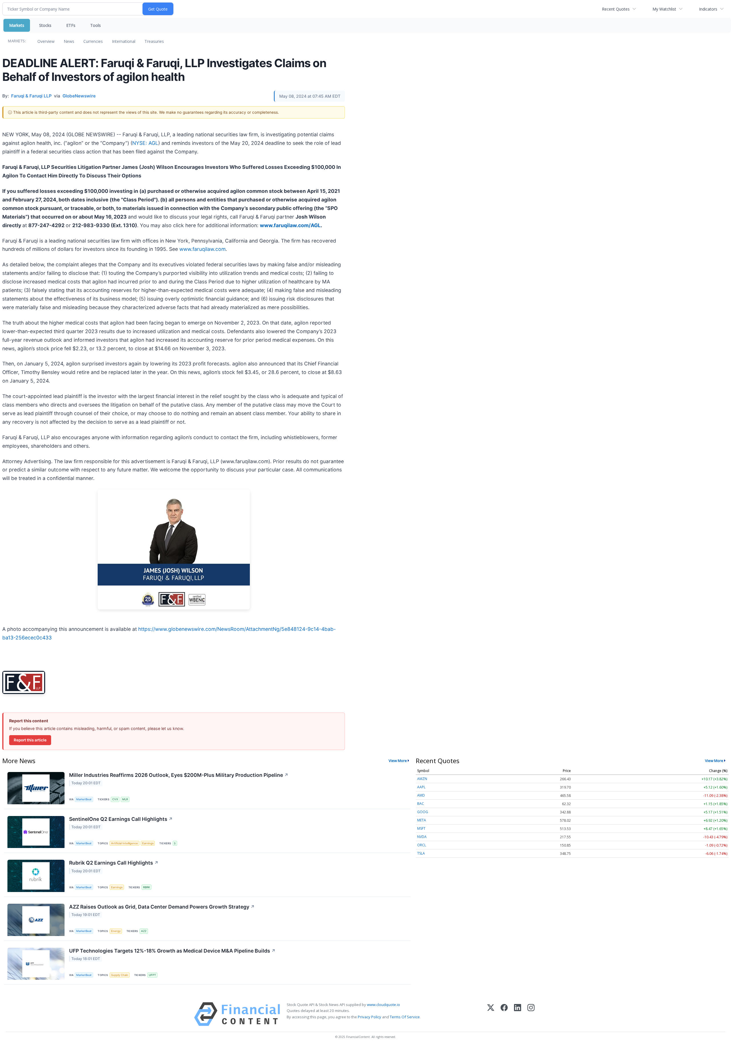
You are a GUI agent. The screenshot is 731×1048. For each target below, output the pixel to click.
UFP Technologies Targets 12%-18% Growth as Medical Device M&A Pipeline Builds (172, 951)
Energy (116, 931)
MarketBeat (84, 799)
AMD (421, 795)
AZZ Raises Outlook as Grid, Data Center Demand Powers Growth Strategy (162, 907)
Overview (46, 41)
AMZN (422, 778)
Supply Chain (119, 975)
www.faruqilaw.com (202, 249)
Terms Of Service (405, 1016)
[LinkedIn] (517, 1014)
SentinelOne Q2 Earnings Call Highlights (121, 819)
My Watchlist (664, 9)
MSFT (421, 828)
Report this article (30, 740)
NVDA (422, 836)
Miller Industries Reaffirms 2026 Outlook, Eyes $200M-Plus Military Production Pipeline (178, 775)
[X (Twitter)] (491, 1014)
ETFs (70, 25)
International (123, 41)
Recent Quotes (616, 9)
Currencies (93, 41)
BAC (420, 803)
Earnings (148, 843)
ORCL (421, 845)
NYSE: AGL (145, 143)
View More (398, 760)
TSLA (421, 853)
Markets (16, 25)
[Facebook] (504, 1014)
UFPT (152, 975)
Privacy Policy (369, 1016)
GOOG (422, 811)
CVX (115, 799)
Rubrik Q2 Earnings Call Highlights (113, 863)
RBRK (146, 887)
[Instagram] (531, 1014)
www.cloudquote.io (383, 1004)
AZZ (143, 931)
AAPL (421, 787)
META (421, 820)
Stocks (45, 25)
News (69, 41)
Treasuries (154, 41)
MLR (125, 799)
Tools (95, 25)
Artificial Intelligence (124, 843)
